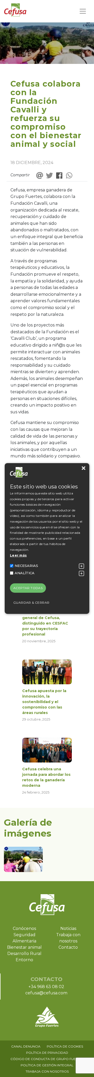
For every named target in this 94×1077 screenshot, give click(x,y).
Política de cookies (65, 1046)
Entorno (24, 959)
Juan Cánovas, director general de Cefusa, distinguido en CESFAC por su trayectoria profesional (45, 623)
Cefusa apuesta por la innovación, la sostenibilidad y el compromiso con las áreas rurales (44, 701)
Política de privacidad (47, 1053)
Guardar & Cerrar (31, 602)
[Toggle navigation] (83, 11)
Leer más (18, 555)
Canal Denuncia (25, 1046)
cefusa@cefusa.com (46, 992)
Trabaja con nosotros (47, 1071)
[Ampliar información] (81, 566)
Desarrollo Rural (24, 953)
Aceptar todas (28, 588)
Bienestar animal (24, 947)
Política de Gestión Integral (47, 1065)
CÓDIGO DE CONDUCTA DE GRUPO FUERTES (47, 1059)
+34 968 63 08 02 (46, 986)
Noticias (68, 928)
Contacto (68, 947)
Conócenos (24, 928)
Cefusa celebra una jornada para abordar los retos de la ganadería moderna (46, 777)
